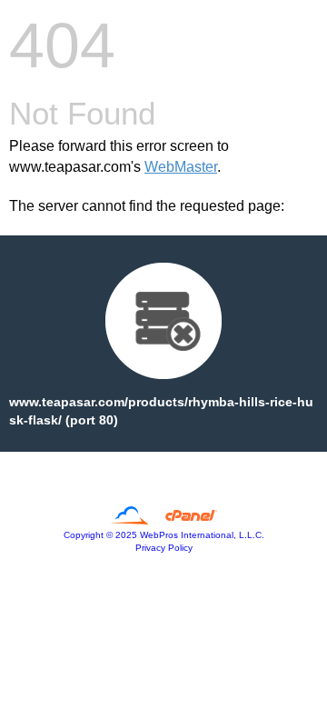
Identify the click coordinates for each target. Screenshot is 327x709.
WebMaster (180, 167)
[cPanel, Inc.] (164, 520)
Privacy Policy (164, 548)
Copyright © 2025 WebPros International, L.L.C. (164, 535)
